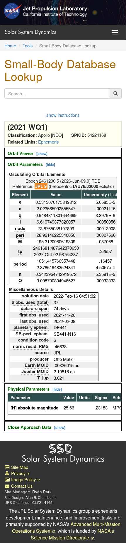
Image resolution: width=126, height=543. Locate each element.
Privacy (18, 473)
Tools (28, 45)
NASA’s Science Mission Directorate (72, 534)
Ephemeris (48, 142)
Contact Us (21, 486)
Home (10, 45)
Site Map (19, 467)
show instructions (63, 115)
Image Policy (23, 479)
